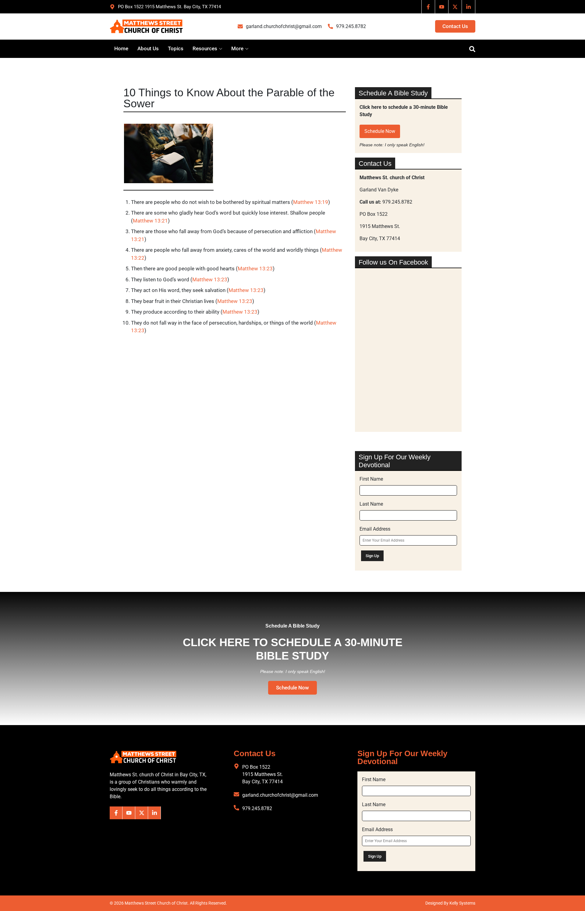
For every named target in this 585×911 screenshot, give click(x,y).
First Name (371, 479)
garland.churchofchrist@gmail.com (284, 26)
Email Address (375, 529)
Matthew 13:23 (255, 268)
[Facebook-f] (428, 6)
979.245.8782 (351, 26)
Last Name (371, 504)
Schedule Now (379, 131)
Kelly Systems (462, 903)
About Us (148, 48)
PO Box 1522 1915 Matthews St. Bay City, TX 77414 (262, 774)
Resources (205, 48)
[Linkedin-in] (468, 6)
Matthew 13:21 (150, 221)
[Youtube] (441, 6)
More (237, 48)
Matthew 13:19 (310, 202)
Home (121, 48)
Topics (175, 48)
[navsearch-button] (469, 49)
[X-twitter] (455, 6)
